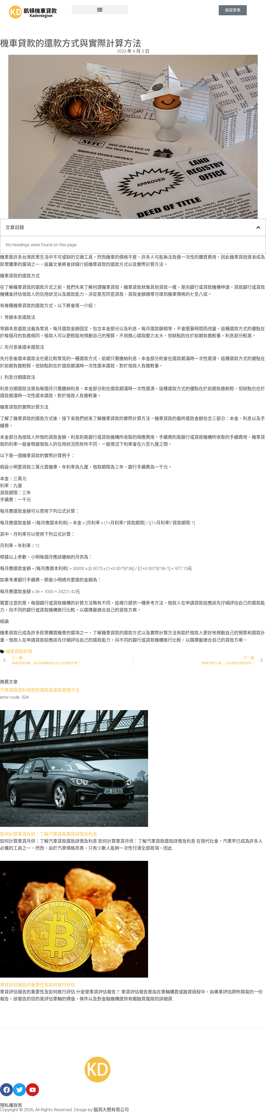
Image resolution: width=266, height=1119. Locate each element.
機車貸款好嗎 (19, 651)
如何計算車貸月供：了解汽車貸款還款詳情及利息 (48, 834)
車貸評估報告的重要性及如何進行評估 (37, 984)
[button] (100, 9)
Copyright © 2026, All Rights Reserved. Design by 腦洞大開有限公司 (64, 1109)
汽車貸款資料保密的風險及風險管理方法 (39, 690)
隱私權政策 (11, 1105)
